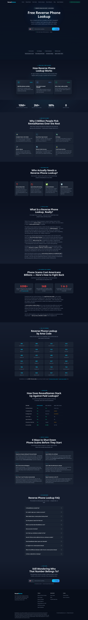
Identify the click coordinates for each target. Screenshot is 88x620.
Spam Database (60, 2)
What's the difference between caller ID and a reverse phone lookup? (41, 549)
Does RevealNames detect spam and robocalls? (36, 541)
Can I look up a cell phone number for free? (35, 533)
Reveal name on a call (29, 53)
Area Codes (34, 2)
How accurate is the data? (32, 528)
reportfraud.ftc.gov (49, 480)
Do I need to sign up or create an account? (35, 512)
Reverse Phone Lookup (42, 595)
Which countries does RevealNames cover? (35, 524)
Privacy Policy (65, 595)
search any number (63, 379)
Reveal (12, 2)
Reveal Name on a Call (42, 603)
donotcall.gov (22, 467)
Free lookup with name (39, 53)
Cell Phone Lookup (41, 605)
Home (23, 2)
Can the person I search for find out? (34, 520)
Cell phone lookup (49, 53)
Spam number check (59, 53)
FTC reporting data (24, 290)
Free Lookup (40, 597)
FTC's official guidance (31, 314)
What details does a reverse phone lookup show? (37, 516)
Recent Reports (49, 2)
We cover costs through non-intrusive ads (49, 250)
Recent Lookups (41, 2)
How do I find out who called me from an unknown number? (39, 537)
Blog (55, 2)
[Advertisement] (44, 41)
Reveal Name (28, 2)
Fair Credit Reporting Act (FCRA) (42, 254)
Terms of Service (66, 597)
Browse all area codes (53, 379)
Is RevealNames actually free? (32, 508)
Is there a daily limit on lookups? (33, 554)
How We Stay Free (53, 599)
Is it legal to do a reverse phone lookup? (35, 545)
